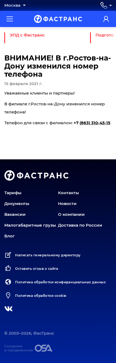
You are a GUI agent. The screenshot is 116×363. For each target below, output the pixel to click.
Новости (67, 203)
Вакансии (15, 214)
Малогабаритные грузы (30, 225)
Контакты (68, 192)
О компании (71, 214)
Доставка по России (80, 225)
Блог (9, 235)
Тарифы (12, 192)
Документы (16, 203)
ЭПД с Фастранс (27, 35)
